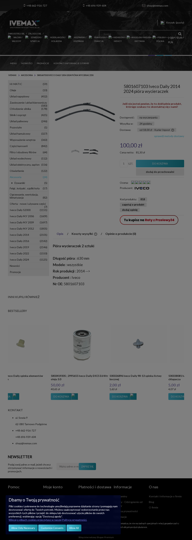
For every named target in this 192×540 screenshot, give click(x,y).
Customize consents (52, 527)
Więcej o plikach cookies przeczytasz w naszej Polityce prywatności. (48, 519)
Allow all (74, 527)
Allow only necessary (23, 527)
